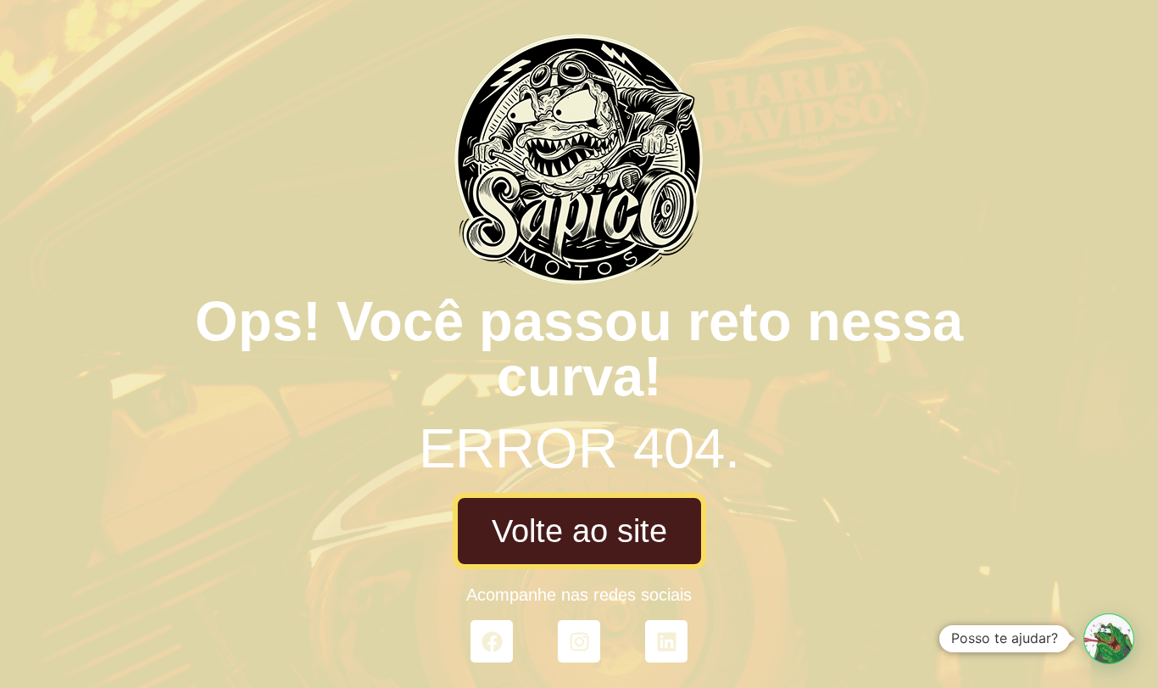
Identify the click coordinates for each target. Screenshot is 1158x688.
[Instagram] (579, 641)
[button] (1108, 638)
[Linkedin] (666, 641)
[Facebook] (491, 641)
